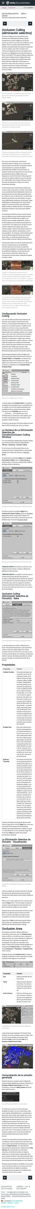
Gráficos (23, 13)
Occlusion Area (22, 520)
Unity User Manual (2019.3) (10, 13)
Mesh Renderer (25, 460)
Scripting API (11, 7)
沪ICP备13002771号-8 (8, 1207)
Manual (4, 7)
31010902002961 (17, 1201)
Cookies (16, 1203)
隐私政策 (10, 1203)
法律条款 (3, 1203)
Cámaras (5, 15)
